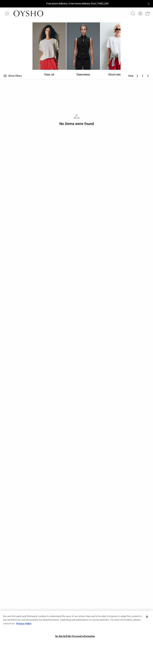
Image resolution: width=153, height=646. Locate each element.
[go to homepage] (28, 13)
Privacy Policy (24, 623)
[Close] (147, 617)
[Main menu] (7, 13)
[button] (148, 13)
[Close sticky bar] (148, 3)
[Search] (133, 13)
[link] (140, 13)
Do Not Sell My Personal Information (75, 636)
